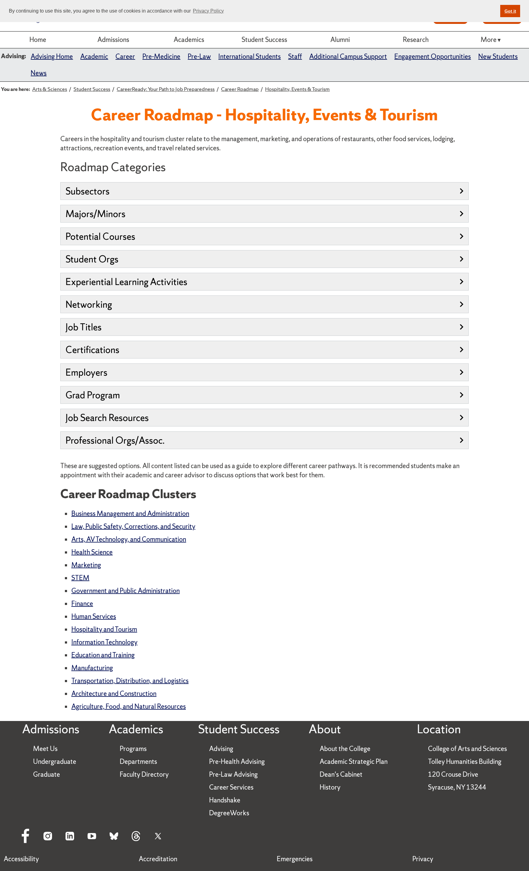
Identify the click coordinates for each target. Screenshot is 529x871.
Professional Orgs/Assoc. (115, 440)
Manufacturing (92, 667)
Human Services (93, 616)
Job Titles (84, 327)
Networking (89, 304)
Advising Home (52, 56)
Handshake (224, 800)
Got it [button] (510, 11)
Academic (94, 56)
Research (416, 39)
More (489, 39)
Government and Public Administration (125, 590)
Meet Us (45, 748)
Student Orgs (92, 259)
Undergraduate (54, 761)
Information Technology (104, 642)
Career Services (231, 787)
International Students (249, 56)
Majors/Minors (96, 214)
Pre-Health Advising (237, 761)
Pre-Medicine (161, 56)
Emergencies (295, 858)
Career (125, 56)
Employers (86, 372)
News (39, 73)
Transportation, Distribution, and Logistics (130, 680)
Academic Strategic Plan (354, 761)
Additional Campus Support (348, 56)
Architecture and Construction (113, 693)
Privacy (422, 858)
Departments (138, 761)
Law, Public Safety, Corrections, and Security (133, 526)
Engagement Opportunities (432, 56)
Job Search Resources (107, 417)
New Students (498, 56)
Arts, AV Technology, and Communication (128, 539)
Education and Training (103, 655)
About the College (345, 748)
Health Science (92, 552)
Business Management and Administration (130, 513)
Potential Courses (100, 236)
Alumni (340, 39)
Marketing (86, 565)
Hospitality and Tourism (104, 629)
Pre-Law (199, 56)
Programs (133, 748)
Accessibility (21, 858)
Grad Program (93, 395)
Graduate (46, 774)
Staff (295, 56)
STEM (80, 577)
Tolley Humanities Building (464, 761)
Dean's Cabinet (341, 774)
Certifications (92, 350)
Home (37, 39)
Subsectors (88, 191)
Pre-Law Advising (233, 774)
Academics (189, 39)
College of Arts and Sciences (467, 748)
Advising (221, 748)
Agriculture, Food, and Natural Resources (128, 706)
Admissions (113, 39)
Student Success (264, 39)
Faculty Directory (144, 774)
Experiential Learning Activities (126, 282)
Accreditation (158, 858)
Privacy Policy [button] (208, 10)
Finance (82, 603)
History (330, 787)
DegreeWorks (229, 813)
